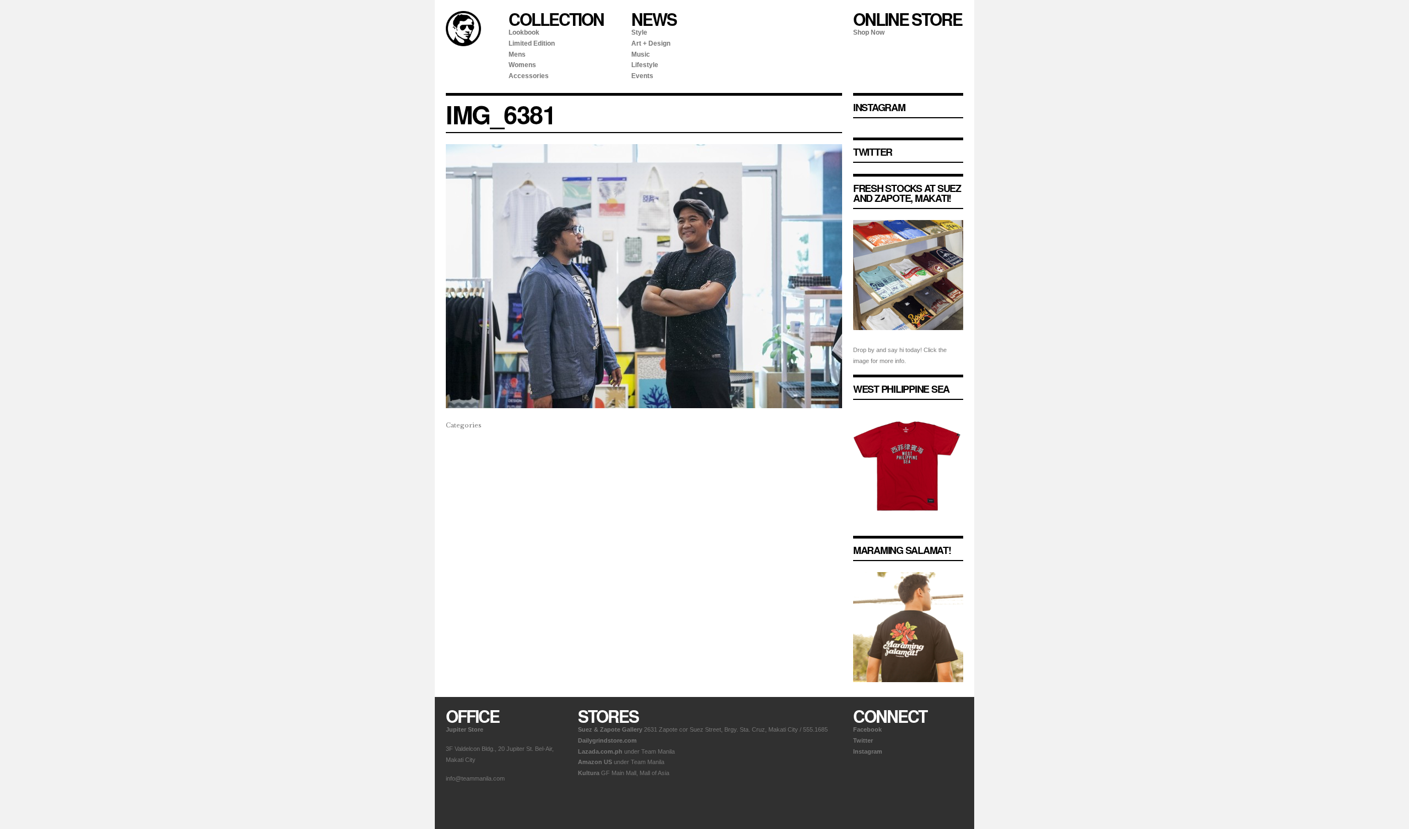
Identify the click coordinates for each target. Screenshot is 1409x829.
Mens (517, 54)
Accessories (529, 76)
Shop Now (868, 32)
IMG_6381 (501, 114)
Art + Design (650, 43)
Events (642, 76)
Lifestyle (644, 65)
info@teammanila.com (475, 778)
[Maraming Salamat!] (908, 691)
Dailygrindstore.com (607, 740)
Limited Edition (532, 43)
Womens (522, 65)
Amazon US (595, 762)
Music (640, 54)
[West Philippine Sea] (908, 529)
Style (639, 32)
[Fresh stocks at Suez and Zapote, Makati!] (908, 339)
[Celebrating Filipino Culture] (463, 44)
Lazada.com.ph (600, 751)
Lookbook (524, 32)
